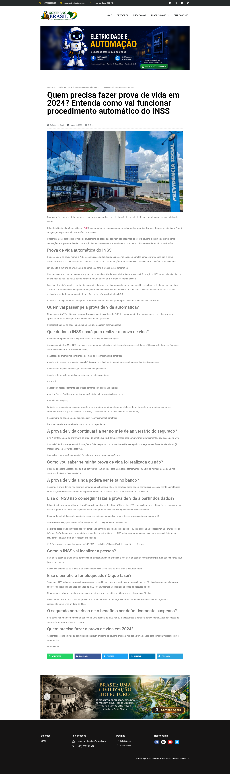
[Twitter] (188, 3)
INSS (85, 228)
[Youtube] (182, 3)
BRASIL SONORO (158, 15)
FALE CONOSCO (181, 15)
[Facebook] (156, 742)
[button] (60, 656)
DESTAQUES (122, 15)
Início (49, 87)
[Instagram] (176, 3)
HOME (109, 15)
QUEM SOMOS (139, 15)
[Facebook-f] (170, 3)
